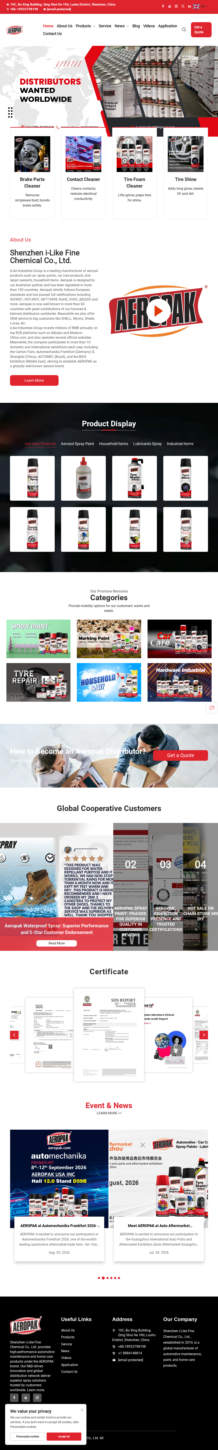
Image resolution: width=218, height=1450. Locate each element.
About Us (64, 26)
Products (83, 26)
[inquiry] (212, 708)
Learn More (34, 380)
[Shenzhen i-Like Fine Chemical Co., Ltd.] (20, 29)
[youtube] (169, 6)
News (120, 26)
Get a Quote (198, 29)
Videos (149, 26)
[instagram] (176, 6)
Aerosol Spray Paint (77, 443)
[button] (14, 1035)
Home (48, 26)
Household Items (113, 443)
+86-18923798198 (24, 9)
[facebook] (163, 6)
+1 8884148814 (130, 1353)
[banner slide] (109, 91)
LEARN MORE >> (109, 1113)
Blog (136, 26)
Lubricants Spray (147, 443)
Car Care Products (40, 443)
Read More (57, 943)
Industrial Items (180, 443)
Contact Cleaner (83, 179)
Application (167, 26)
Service (105, 26)
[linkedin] (189, 6)
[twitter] (183, 6)
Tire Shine (185, 179)
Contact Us (52, 33)
